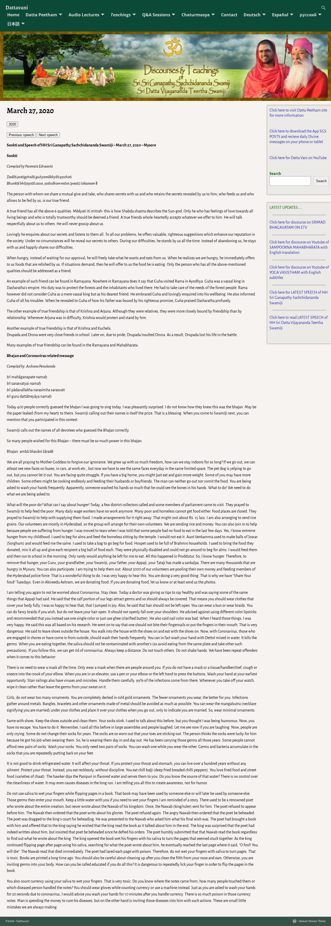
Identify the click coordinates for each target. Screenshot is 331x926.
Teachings (121, 15)
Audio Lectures (84, 15)
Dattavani (16, 7)
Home (13, 15)
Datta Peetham (41, 15)
